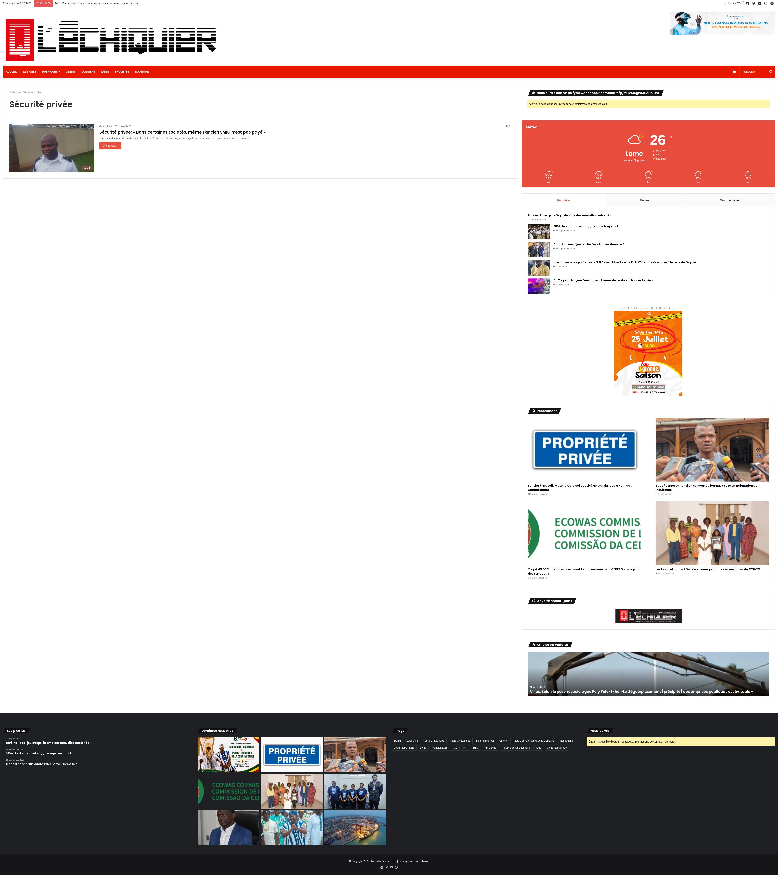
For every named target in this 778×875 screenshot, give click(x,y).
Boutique (142, 71)
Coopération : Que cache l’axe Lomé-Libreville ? (588, 244)
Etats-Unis (412, 740)
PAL (455, 747)
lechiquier (108, 126)
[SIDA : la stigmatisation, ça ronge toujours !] (539, 231)
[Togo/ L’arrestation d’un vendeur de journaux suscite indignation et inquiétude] (712, 450)
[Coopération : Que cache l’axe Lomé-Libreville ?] (539, 249)
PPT (465, 747)
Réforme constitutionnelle (516, 747)
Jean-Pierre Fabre (404, 747)
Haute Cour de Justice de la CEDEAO (533, 740)
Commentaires (730, 200)
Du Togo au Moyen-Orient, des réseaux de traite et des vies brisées (603, 280)
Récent (645, 200)
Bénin (397, 740)
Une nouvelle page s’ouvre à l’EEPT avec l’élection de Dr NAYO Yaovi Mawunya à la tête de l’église (624, 262)
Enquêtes (122, 71)
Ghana (503, 740)
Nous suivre (600, 731)
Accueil (11, 71)
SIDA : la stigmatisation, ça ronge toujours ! (585, 226)
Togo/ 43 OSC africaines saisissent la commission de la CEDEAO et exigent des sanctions (108, 3)
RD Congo (490, 747)
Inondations (566, 740)
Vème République (557, 747)
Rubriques (50, 71)
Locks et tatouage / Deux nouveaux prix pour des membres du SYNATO (708, 569)
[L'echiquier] (112, 39)
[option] (648, 674)
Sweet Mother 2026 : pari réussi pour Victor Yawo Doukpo (583, 691)
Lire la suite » (110, 145)
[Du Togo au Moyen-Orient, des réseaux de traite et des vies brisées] (539, 286)
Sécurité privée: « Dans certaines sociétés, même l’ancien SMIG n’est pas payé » (182, 132)
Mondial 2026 (439, 747)
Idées (105, 71)
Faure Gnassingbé (460, 740)
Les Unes (29, 71)
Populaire (563, 200)
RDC (476, 747)
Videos (71, 71)
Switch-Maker (422, 861)
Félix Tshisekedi (485, 740)
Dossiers (88, 71)
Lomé (423, 747)
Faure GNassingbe (433, 740)
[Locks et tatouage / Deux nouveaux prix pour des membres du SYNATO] (712, 533)
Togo (538, 747)
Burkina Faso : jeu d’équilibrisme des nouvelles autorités (569, 215)
